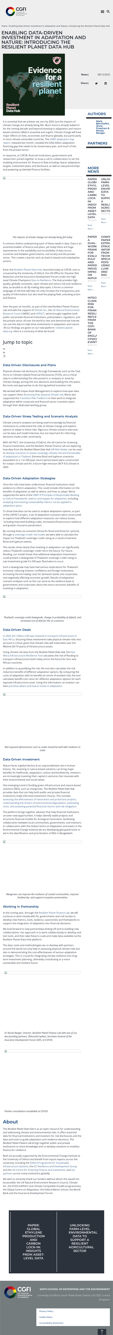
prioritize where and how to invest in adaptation (35, 686)
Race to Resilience (41, 280)
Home (4, 26)
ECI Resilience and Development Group (55, 1166)
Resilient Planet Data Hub (28, 269)
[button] (102, 11)
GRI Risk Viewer (59, 449)
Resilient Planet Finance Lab (54, 912)
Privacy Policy (46, 1311)
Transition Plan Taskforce (34, 398)
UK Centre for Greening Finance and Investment (38, 1170)
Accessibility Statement (51, 1323)
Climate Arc (40, 310)
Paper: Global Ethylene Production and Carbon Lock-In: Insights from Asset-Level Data (33, 1241)
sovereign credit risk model (30, 534)
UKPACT (40, 313)
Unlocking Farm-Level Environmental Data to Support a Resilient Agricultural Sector (83, 1238)
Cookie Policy (46, 1317)
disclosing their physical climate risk (43, 394)
